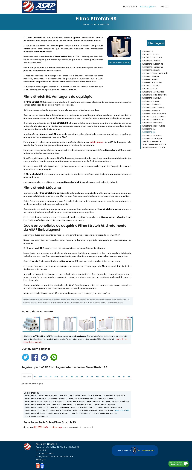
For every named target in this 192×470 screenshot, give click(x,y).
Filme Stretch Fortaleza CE (36, 407)
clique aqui (57, 427)
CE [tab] (87, 376)
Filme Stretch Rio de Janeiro (85, 410)
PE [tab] (77, 376)
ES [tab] (45, 376)
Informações (147, 6)
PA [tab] (92, 376)
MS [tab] (108, 376)
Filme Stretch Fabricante (114, 395)
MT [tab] (103, 376)
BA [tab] (82, 376)
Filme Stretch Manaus (60, 407)
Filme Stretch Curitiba (91, 395)
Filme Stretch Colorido (70, 395)
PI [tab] (123, 376)
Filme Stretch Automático (117, 401)
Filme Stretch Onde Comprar (83, 407)
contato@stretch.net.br (45, 453)
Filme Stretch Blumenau (62, 404)
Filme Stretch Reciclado (60, 410)
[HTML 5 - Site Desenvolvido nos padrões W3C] (38, 466)
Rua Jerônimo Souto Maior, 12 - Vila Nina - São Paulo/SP (57, 447)
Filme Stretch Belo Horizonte (37, 404)
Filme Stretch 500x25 (48, 395)
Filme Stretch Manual (58, 398)
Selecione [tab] (27, 376)
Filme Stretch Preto (33, 401)
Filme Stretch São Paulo (35, 413)
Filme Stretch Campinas (105, 404)
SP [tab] (50, 376)
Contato (164, 6)
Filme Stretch (130, 6)
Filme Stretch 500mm (76, 401)
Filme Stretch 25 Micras (54, 401)
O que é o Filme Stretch (80, 413)
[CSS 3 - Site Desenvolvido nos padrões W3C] (42, 466)
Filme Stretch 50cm (95, 401)
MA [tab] (129, 376)
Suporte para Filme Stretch (36, 416)
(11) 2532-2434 (41, 427)
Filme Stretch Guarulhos (35, 398)
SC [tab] (67, 376)
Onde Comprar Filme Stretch (105, 413)
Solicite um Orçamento (119, 62)
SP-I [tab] (56, 376)
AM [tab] (97, 376)
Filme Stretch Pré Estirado (36, 410)
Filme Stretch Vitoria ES (58, 413)
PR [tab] (62, 376)
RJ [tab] (35, 376)
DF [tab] (119, 376)
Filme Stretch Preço (106, 398)
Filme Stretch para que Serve (110, 407)
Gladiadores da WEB (146, 450)
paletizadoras (96, 142)
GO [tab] (113, 376)
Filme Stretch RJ (106, 410)
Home (86, 24)
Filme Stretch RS (101, 24)
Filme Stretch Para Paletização (82, 398)
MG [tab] (40, 376)
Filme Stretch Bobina (83, 404)
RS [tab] (72, 376)
